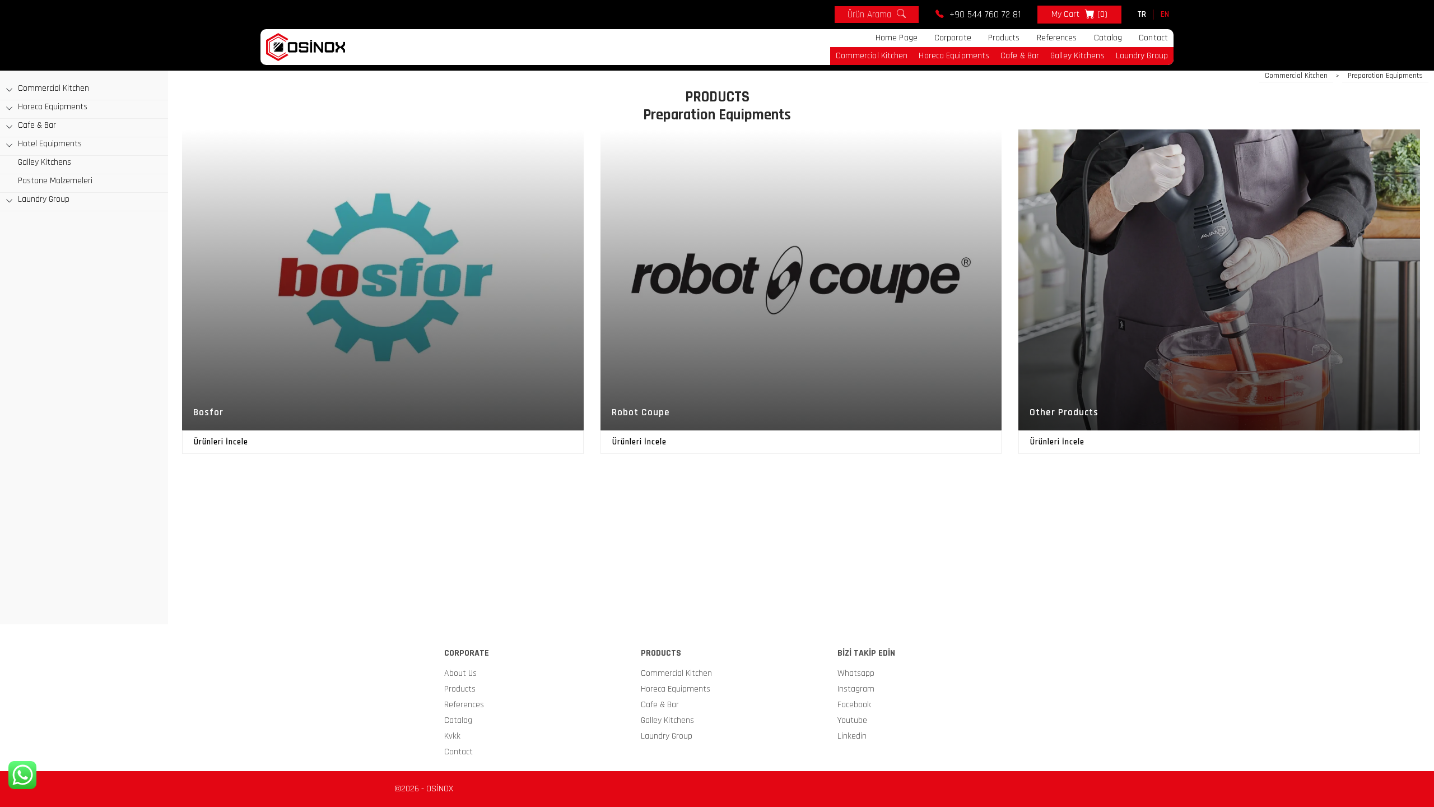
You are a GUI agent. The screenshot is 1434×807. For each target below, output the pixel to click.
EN (1165, 14)
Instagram (855, 689)
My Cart (1079, 14)
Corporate (952, 38)
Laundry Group (1142, 56)
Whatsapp (855, 673)
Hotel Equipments (50, 144)
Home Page (897, 38)
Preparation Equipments (1385, 76)
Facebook (854, 705)
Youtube (852, 720)
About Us (460, 673)
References (1057, 38)
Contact (1153, 38)
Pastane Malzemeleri (55, 181)
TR (1141, 14)
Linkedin (852, 736)
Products (1004, 38)
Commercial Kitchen (872, 56)
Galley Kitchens (1077, 56)
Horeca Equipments (954, 56)
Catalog (1108, 38)
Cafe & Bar (1019, 56)
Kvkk (452, 736)
